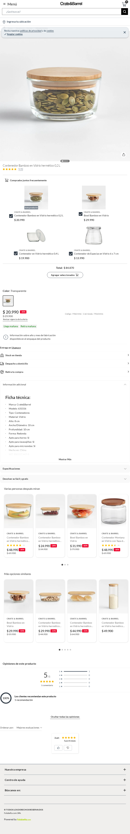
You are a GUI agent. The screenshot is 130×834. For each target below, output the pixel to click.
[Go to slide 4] (67, 649)
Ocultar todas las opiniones (65, 716)
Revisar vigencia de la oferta (15, 319)
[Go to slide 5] (70, 649)
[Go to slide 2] (65, 564)
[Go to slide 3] (67, 564)
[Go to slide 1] (62, 565)
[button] (65, 12)
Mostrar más (65, 459)
